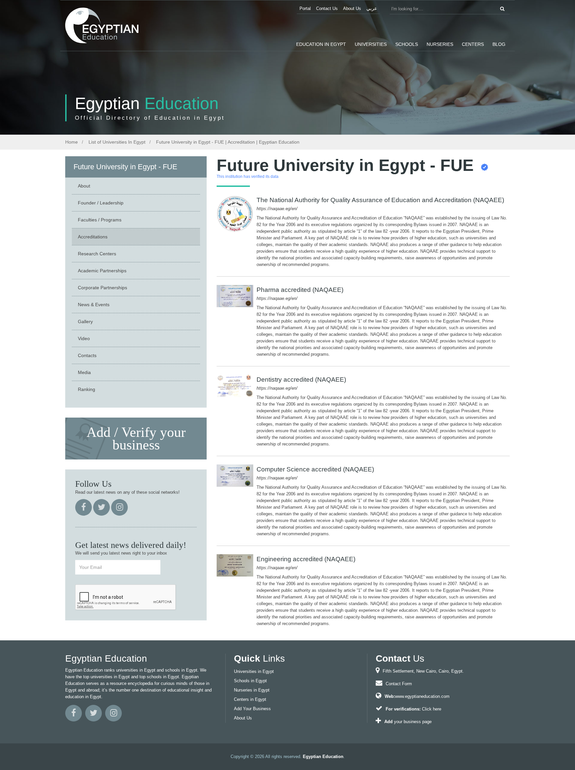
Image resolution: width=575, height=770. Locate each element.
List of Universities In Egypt (116, 142)
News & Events (93, 304)
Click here (431, 708)
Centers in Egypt (250, 699)
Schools (406, 44)
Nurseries (440, 44)
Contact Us (327, 8)
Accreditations (92, 236)
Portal (305, 8)
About (84, 186)
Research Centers (97, 253)
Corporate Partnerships (102, 287)
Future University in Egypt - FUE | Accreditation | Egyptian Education (227, 142)
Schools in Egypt (250, 680)
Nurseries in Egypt (252, 690)
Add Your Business (252, 708)
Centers (473, 44)
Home (71, 142)
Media (84, 372)
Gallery (85, 321)
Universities (371, 44)
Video (84, 338)
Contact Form (399, 683)
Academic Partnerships (102, 270)
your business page (413, 721)
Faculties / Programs (99, 219)
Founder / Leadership (100, 202)
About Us (352, 8)
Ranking (86, 389)
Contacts (87, 355)
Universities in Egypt (254, 671)
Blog (498, 44)
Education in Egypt (321, 44)
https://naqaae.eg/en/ (277, 208)
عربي (371, 8)
